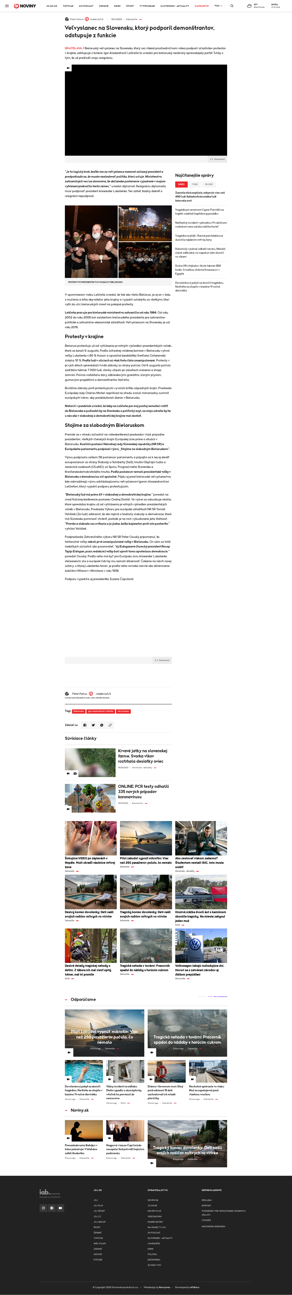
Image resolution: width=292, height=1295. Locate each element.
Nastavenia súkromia (213, 1227)
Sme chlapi (100, 1244)
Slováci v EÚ (154, 1265)
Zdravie (104, 6)
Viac (217, 6)
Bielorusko (79, 711)
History (98, 1254)
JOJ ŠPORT (99, 1211)
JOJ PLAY (98, 1206)
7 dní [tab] (195, 184)
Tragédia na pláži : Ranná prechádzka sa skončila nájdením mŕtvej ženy (199, 237)
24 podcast (86, 6)
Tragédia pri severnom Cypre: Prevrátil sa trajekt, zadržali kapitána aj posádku (199, 211)
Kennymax (164, 1287)
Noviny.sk (153, 1200)
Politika (152, 1254)
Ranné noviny (155, 1222)
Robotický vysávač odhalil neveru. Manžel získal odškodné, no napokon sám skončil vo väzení (200, 253)
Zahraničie (202, 6)
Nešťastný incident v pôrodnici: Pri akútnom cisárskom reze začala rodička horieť (201, 224)
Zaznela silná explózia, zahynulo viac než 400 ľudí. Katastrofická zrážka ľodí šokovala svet (200, 196)
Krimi (117, 6)
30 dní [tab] (209, 184)
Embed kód (219, 159)
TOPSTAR (68, 6)
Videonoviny (155, 1217)
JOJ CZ (97, 1217)
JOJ (96, 1200)
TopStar (98, 1238)
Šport (130, 6)
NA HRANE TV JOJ (157, 1227)
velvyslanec (123, 711)
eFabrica (194, 1287)
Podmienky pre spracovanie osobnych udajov (224, 1213)
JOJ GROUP (100, 1222)
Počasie (98, 1260)
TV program (147, 6)
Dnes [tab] (181, 184)
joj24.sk (152, 1206)
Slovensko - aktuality (175, 6)
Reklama (207, 1200)
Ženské (98, 1233)
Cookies (206, 1220)
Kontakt (206, 1206)
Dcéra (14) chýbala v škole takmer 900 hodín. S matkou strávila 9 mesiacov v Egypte (198, 269)
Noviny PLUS (154, 1211)
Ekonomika (154, 1260)
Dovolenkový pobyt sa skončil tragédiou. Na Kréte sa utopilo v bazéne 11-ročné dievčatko (199, 286)
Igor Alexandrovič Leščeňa (100, 711)
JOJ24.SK (51, 6)
